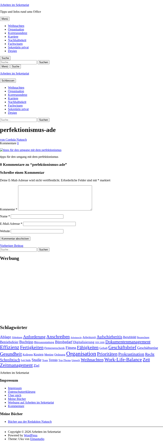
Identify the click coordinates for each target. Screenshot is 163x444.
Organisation (16, 29)
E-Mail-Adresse (11, 223)
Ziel (36, 365)
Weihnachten (16, 26)
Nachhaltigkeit (17, 40)
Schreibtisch (10, 360)
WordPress (30, 435)
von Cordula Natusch (13, 139)
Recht (149, 354)
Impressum (15, 388)
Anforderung (34, 336)
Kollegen (28, 354)
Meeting (48, 354)
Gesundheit (11, 354)
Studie (36, 360)
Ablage (5, 337)
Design (12, 51)
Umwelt (76, 360)
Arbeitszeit (89, 337)
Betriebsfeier (9, 342)
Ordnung (59, 354)
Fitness (71, 348)
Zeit (146, 359)
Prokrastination (131, 354)
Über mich (14, 395)
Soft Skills (26, 360)
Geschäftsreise (147, 348)
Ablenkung (17, 337)
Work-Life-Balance (123, 359)
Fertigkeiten (32, 347)
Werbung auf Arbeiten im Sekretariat (31, 402)
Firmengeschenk (54, 348)
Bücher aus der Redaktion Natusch (30, 421)
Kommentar (8, 209)
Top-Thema (64, 360)
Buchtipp (26, 342)
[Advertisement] (81, 293)
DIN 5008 (100, 342)
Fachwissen (15, 43)
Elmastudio (37, 439)
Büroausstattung (44, 342)
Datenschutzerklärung (21, 391)
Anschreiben (58, 336)
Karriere (13, 36)
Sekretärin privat (18, 47)
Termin (53, 360)
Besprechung (143, 337)
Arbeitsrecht (76, 337)
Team (45, 360)
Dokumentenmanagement (127, 341)
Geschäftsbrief (122, 347)
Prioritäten (107, 354)
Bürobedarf (63, 342)
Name (5, 216)
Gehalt (103, 348)
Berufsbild (129, 337)
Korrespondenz (17, 33)
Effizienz (9, 347)
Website (5, 231)
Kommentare (16, 406)
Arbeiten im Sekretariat (14, 5)
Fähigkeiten (88, 347)
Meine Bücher (17, 399)
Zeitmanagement (16, 365)
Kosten (39, 354)
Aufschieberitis (109, 336)
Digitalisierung (83, 342)
